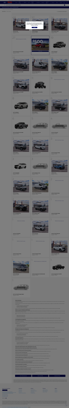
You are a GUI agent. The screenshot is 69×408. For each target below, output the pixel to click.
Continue (34, 27)
